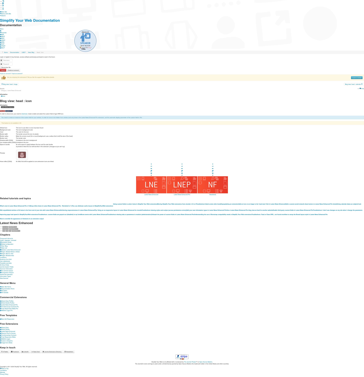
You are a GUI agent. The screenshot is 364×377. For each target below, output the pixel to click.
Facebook (16, 352)
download (24, 114)
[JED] (151, 173)
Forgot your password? (17, 73)
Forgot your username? (5, 73)
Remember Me (6, 67)
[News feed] (3, 7)
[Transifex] (151, 166)
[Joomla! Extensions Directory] (3, 9)
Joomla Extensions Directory (52, 352)
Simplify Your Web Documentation (30, 20)
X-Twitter (5, 352)
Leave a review (356, 78)
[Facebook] (3, 3)
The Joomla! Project (190, 362)
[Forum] (151, 171)
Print (362, 89)
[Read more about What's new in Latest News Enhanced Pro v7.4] (15, 202)
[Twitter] (3, 1)
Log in (3, 70)
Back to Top (4, 368)
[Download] (151, 164)
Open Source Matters (205, 362)
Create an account (13, 70)
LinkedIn (26, 352)
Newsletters (69, 352)
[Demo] (151, 168)
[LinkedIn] (3, 5)
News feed (36, 352)
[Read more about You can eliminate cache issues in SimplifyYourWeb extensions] (92, 202)
